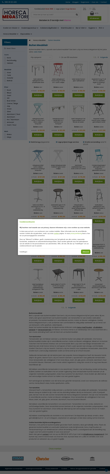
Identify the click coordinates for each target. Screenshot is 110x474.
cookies (56, 233)
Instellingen (23, 252)
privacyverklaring (76, 233)
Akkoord (86, 252)
